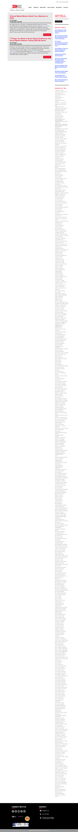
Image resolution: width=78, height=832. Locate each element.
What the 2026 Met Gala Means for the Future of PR (61, 67)
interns (56, 458)
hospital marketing (59, 407)
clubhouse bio (58, 246)
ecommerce (62, 306)
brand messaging (59, 207)
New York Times (58, 535)
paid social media (59, 558)
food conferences (59, 357)
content (56, 264)
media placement (59, 500)
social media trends (59, 698)
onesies (63, 551)
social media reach (59, 693)
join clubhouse (58, 473)
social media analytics (60, 668)
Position (60, 577)
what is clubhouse (59, 776)
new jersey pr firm (59, 532)
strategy (63, 720)
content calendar (63, 264)
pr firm (63, 583)
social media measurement (61, 684)
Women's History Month (60, 790)
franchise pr (57, 380)
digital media (58, 299)
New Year (65, 534)
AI (61, 143)
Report (62, 633)
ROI (56, 643)
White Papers (64, 783)
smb (67, 657)
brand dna (57, 202)
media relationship (59, 506)
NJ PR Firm (64, 544)
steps (65, 712)
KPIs (64, 475)
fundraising (63, 384)
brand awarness (58, 200)
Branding (65, 214)
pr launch (57, 585)
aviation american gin (60, 163)
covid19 (62, 282)
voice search (64, 771)
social (61, 658)
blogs (61, 194)
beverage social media (60, 187)
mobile (62, 512)
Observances (64, 547)
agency (62, 141)
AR (63, 147)
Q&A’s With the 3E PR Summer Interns (60, 54)
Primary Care (58, 600)
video (64, 765)
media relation (58, 502)
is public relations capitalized (59, 467)
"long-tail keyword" (59, 106)
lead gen (64, 476)
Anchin (61, 147)
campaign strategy (59, 233)
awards (56, 170)
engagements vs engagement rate (59, 326)
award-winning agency (60, 168)
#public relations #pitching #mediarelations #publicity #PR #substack (61, 125)
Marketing (65, 489)
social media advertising (60, 665)
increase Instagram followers (59, 436)
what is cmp (57, 778)
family (62, 352)
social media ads (59, 664)
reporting (57, 634)
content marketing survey (61, 276)
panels (61, 560)
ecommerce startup (59, 309)
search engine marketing (60, 647)
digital (56, 295)
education (57, 312)
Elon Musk (64, 313)
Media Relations (58, 503)
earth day (57, 306)
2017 (59, 133)
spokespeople (58, 709)
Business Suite (58, 229)
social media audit (59, 670)
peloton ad (61, 563)
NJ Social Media (59, 545)
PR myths (62, 587)
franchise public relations (61, 381)
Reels (62, 625)
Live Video (57, 485)
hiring (60, 404)
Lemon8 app (58, 482)
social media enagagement (61, 675)
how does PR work (59, 411)
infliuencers (57, 437)
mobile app (57, 513)
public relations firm (59, 615)
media (63, 493)
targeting (64, 730)
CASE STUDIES (50, 7)
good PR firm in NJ (59, 391)
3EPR (65, 138)
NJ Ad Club (57, 540)
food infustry (58, 362)
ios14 (56, 464)
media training (58, 507)
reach (62, 623)
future (56, 385)
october (57, 548)
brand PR (66, 207)
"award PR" (57, 91)
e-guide (66, 303)
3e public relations (59, 138)
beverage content (59, 180)
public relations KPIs (59, 617)
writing (56, 796)
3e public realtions (59, 137)
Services (35, 7)
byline (63, 229)
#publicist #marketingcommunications (61, 128)
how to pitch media (59, 424)
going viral (63, 390)
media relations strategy (60, 505)
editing (65, 310)
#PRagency (57, 122)
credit (60, 283)
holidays (57, 405)
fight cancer (57, 354)
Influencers (57, 444)
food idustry (64, 358)
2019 (62, 133)
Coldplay (57, 251)
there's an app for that (60, 738)
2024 (64, 134)
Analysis (57, 147)
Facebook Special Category (61, 348)
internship (61, 458)
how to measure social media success (60, 422)
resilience (62, 634)
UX (63, 761)
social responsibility (59, 704)
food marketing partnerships (61, 365)
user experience (58, 761)
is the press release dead (61, 469)
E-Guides (57, 305)
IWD (56, 470)
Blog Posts (57, 192)
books (64, 194)
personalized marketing (60, 567)
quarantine (57, 621)
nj (66, 538)
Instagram (62, 446)
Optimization (58, 555)
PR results (57, 591)
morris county (63, 515)
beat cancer (57, 172)
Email (56, 315)
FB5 (67, 352)
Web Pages (57, 772)
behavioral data (58, 174)
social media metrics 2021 (61, 687)
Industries (43, 7)
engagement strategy (60, 323)
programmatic (58, 605)
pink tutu (62, 568)
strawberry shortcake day (61, 723)
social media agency (59, 667)
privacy (63, 600)
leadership (65, 477)
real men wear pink (59, 624)
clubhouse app (63, 245)
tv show (62, 756)
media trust (64, 507)
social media (46, 26)
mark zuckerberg (59, 489)
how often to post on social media (61, 416)
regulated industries (59, 627)
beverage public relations (61, 185)
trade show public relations (61, 751)
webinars (57, 773)
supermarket (65, 729)
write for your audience (60, 794)
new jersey (57, 522)
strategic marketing (59, 718)
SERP (63, 653)
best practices (58, 177)
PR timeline (63, 593)
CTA (63, 286)
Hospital (61, 405)
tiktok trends (58, 743)
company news (58, 258)
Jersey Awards (58, 472)
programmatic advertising (61, 607)
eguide (61, 312)
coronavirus (57, 280)
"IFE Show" (57, 102)
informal (62, 444)
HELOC (56, 404)
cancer (65, 233)
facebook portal (58, 344)
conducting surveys (59, 261)
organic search (64, 555)
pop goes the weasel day (60, 575)
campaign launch (63, 231)
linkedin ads (62, 483)
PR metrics (57, 587)
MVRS (61, 516)
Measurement (58, 493)
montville (57, 515)
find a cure (63, 354)
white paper (57, 783)
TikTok (65, 740)
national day (58, 517)
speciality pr (58, 708)
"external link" (64, 91)
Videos (56, 768)
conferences (58, 262)
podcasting (57, 574)
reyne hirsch (58, 640)
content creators (59, 266)
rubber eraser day (59, 644)
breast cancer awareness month (61, 219)
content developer (59, 268)
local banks (63, 485)
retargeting (63, 638)
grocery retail (58, 397)
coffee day (65, 249)
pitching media (58, 571)
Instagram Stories (59, 449)
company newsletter (59, 259)
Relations (62, 630)
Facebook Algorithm (59, 336)
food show (57, 370)
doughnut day (58, 303)
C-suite (56, 231)
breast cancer (58, 215)
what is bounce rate (59, 775)
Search (63, 645)
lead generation (58, 477)
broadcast (57, 221)
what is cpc (63, 778)
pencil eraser (58, 565)
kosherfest (60, 475)
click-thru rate (58, 244)
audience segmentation (60, 154)
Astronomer (57, 151)
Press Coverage (61, 594)
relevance (63, 631)
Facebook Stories (59, 350)
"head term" (57, 99)
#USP (56, 133)
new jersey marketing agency (60, 530)
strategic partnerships (60, 719)
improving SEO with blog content (60, 433)
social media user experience (59, 701)
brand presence (58, 208)
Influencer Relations (59, 443)
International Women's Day (61, 457)
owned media (58, 557)
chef (62, 239)
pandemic (57, 560)
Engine (56, 327)
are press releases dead (60, 148)
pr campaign (64, 581)
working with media (59, 793)
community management (60, 255)
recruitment (57, 625)
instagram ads (58, 447)
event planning (58, 329)
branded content (59, 214)
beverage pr (58, 184)
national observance (59, 519)
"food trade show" (59, 97)
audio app (57, 157)
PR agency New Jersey (60, 580)
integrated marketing (60, 451)
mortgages (57, 516)
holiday (63, 404)
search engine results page (61, 650)
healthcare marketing (60, 403)
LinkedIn (57, 483)
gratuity (61, 394)
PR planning (57, 590)
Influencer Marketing (59, 440)
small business (61, 655)
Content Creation (59, 265)
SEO (66, 651)
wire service (58, 785)
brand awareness (59, 198)
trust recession (58, 755)
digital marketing (59, 297)
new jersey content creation (61, 525)
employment (63, 317)
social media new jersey (60, 688)
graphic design (63, 393)
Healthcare (64, 401)
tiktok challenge (58, 742)
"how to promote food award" (60, 101)
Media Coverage (59, 495)
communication (58, 252)
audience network (59, 153)
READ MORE (47, 34)
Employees (57, 317)
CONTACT (65, 7)
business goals (58, 223)
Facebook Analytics (59, 337)
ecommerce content (59, 307)
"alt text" (61, 90)
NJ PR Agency (58, 544)
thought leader (58, 739)
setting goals (58, 654)
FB (65, 352)
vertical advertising (59, 763)
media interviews (59, 496)
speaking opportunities (60, 707)
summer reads (58, 729)
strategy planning (59, 722)
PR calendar (58, 581)
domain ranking (58, 302)
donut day (65, 302)
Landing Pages (58, 476)
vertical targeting (59, 765)
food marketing (58, 364)
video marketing (64, 766)
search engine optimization (61, 648)
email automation (62, 315)
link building (64, 482)
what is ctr (57, 779)
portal (56, 577)
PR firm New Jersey (59, 584)
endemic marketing (59, 320)
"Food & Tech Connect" (60, 94)
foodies (56, 374)
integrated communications (61, 450)
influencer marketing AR (60, 441)
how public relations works (61, 417)
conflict (63, 262)
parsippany (57, 561)
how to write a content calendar (60, 426)
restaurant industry (59, 637)
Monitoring (63, 513)
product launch (58, 601)
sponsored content (59, 712)
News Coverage (58, 537)
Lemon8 (63, 480)
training (63, 752)
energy (66, 320)
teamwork (63, 733)
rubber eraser (60, 643)
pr (62, 577)
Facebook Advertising (60, 334)
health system (58, 401)
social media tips (59, 697)
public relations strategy (60, 618)
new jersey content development (59, 527)
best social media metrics (61, 178)
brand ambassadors (59, 197)
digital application (59, 296)
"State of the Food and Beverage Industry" (60, 110)
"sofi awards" (64, 108)
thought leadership (59, 740)
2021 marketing (58, 134)
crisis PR (57, 286)
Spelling (63, 708)
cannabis (57, 235)
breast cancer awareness (61, 217)
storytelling (57, 714)
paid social (64, 557)
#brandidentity (58, 115)
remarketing (58, 633)
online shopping (58, 553)
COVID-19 (57, 282)
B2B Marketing (62, 170)
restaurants (57, 638)
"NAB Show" (58, 108)
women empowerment (60, 789)
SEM (63, 651)
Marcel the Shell (58, 487)
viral (60, 768)
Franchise (57, 377)
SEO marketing (58, 653)
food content (58, 358)
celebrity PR (58, 239)
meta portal (65, 510)
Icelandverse (61, 429)
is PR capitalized (59, 465)
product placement (59, 603)
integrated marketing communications (60, 454)
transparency (58, 753)
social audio (58, 660)
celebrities (63, 238)
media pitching (58, 499)
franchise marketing (59, 378)
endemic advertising (59, 319)
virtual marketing (59, 769)
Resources (59, 7)
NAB (65, 516)
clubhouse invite (59, 249)
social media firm (59, 677)
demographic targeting (60, 293)
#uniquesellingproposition (61, 131)
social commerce (59, 661)
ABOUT (30, 7)
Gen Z (64, 385)
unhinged (57, 758)
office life (63, 550)
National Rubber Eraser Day (61, 520)
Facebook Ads (58, 333)
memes (56, 509)
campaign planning (59, 232)
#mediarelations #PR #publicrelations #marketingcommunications (61, 120)
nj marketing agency (59, 541)
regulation (57, 630)
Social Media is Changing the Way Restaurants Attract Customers (61, 50)
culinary (57, 287)
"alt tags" (57, 90)
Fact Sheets (57, 352)
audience (63, 151)
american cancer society (60, 146)
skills (56, 655)
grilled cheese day (59, 395)
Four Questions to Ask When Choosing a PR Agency (60, 31)
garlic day (60, 385)
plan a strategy (58, 573)
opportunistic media (59, 554)
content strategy (58, 277)
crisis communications (60, 285)
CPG (65, 282)
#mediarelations (59, 117)
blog (67, 187)
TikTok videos (64, 743)
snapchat (57, 658)
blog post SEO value (59, 191)
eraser (60, 327)
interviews (57, 462)
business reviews (59, 228)
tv (62, 755)
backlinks (64, 171)
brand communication (60, 201)
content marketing (59, 275)
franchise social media (60, 383)
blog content (58, 188)
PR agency (57, 578)
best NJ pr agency (59, 175)
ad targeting (61, 140)
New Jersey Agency (59, 523)
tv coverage (57, 756)
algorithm (57, 144)
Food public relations (60, 368)
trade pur (64, 745)
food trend (57, 373)
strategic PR (57, 720)
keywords (64, 473)
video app (57, 766)
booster (56, 195)
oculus (60, 548)
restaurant (57, 635)
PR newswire (58, 588)
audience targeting (59, 156)
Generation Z (58, 388)
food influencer (58, 361)
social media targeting (60, 695)
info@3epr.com (45, 810)
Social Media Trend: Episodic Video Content (61, 76)
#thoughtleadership (59, 130)
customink (57, 289)
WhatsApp (64, 782)
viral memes (64, 768)
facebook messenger (60, 343)
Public (60, 611)
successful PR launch (60, 726)
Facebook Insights (59, 341)
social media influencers (60, 680)
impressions (57, 431)
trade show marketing (60, 746)
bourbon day (62, 195)
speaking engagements (60, 705)
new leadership (58, 534)
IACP (56, 429)
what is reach (58, 782)
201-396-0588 (45, 814)
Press (56, 594)
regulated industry (59, 628)
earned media (63, 305)
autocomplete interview (60, 161)
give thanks (57, 390)
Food (60, 355)
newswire (63, 538)
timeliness (57, 745)
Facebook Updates (59, 351)
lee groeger (57, 480)
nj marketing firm (59, 542)
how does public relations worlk (61, 413)
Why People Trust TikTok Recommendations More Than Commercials (61, 37)
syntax (60, 730)
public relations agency (60, 614)
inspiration (57, 446)
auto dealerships (59, 160)
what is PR (62, 779)
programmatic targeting (60, 610)
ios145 (59, 464)
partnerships (63, 561)
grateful (57, 394)
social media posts (59, 690)
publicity (57, 620)
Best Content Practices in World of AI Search (61, 80)
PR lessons (62, 585)
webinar (63, 772)
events (63, 329)
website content (63, 773)
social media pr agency (60, 691)
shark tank (63, 654)
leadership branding (59, 479)
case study (65, 235)
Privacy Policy (46, 830)
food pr (62, 367)
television (63, 735)
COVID (62, 280)
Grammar (57, 393)
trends (63, 753)
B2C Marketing (58, 171)
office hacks (57, 550)
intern (56, 455)
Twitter (66, 756)
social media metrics (59, 685)
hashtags (65, 400)
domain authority (59, 300)
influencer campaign (59, 439)
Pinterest (57, 570)
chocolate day (64, 241)
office (64, 548)
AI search (64, 143)
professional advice (59, 604)
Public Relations (58, 613)
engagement (64, 322)
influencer (63, 437)
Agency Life (57, 143)
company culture (59, 256)
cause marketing (59, 236)
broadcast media (64, 221)
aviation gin (57, 164)
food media (57, 367)
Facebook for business (60, 340)
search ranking (58, 651)
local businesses (59, 486)
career (61, 235)
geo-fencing (64, 388)
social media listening (60, 681)
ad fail (56, 140)
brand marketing (59, 204)
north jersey (57, 547)
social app (65, 658)
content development (60, 269)
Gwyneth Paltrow (59, 400)
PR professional (64, 590)
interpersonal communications (59, 461)
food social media (59, 371)
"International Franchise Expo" (60, 105)
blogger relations (64, 192)
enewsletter (57, 322)
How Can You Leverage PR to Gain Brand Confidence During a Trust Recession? (61, 60)
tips (61, 745)
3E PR (63, 136)
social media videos (59, 702)
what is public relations (60, 781)
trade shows (58, 752)
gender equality (58, 387)
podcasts (63, 574)
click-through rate (59, 242)
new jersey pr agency (60, 531)
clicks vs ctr (64, 244)
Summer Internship (59, 728)
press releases (58, 598)
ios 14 (61, 462)
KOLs (56, 475)
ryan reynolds (58, 645)
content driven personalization (58, 272)
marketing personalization (61, 492)
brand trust (57, 212)
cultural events (62, 287)
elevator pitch (58, 313)
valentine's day (58, 762)
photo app (57, 568)
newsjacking (58, 538)
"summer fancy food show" (61, 112)
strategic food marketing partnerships (60, 716)
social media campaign (60, 671)
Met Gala (57, 510)
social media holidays (60, 678)
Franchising (57, 384)
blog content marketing (60, 190)
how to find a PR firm (59, 420)
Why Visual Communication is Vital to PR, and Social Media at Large (61, 43)
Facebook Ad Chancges (60, 331)
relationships (58, 631)
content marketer (59, 273)
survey (56, 730)
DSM (63, 303)
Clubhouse (12, 51)
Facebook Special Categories (59, 347)
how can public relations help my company (60, 409)
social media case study (60, 673)
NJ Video (65, 545)
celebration (57, 238)
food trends (63, 373)
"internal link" (63, 102)
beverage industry (59, 181)
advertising (57, 141)
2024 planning (58, 136)
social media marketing (60, 683)
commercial (62, 251)
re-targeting (57, 623)
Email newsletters (59, 316)
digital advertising (62, 295)
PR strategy (57, 593)
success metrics (58, 725)
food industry (58, 360)
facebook (57, 330)
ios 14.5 (65, 462)
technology (57, 735)
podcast (64, 573)
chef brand (57, 241)
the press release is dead (61, 736)
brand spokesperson (59, 211)
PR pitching (64, 588)
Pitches (61, 570)
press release (58, 597)
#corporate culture (59, 116)
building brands (58, 222)
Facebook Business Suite (61, 339)
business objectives (59, 225)
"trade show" (58, 113)
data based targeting (60, 290)
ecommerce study (59, 310)
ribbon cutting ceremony (60, 641)
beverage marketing (59, 182)
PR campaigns (58, 583)
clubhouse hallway (59, 248)
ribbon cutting (64, 640)
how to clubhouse (63, 419)
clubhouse (57, 245)
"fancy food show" (59, 93)
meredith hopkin (62, 509)
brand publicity (58, 210)
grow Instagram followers (61, 398)
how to (56, 419)
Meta (61, 510)
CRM (60, 286)
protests (57, 611)
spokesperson (58, 711)
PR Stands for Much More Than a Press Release (61, 71)
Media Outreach (58, 497)
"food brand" (58, 96)
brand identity (63, 202)
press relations (58, 595)
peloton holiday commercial (61, 564)
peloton (56, 563)
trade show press (59, 749)
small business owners (60, 657)
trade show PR (58, 748)
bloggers (57, 194)
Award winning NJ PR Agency (60, 167)
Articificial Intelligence (60, 150)
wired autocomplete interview (59, 787)
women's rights (58, 792)
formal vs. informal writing (61, 375)
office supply (58, 551)
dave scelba (58, 292)
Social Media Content (60, 674)
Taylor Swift (57, 733)
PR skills (62, 591)
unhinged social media (60, 759)
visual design (58, 771)
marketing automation (60, 490)
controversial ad (58, 279)
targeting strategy (59, 732)
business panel (58, 226)
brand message (58, 205)
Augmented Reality (59, 158)
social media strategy (60, 694)
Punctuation (62, 620)
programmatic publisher (60, 608)
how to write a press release (61, 428)
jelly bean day (60, 470)
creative (57, 283)
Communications (59, 254)
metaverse (57, 512)
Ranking (62, 621)
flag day (57, 355)
